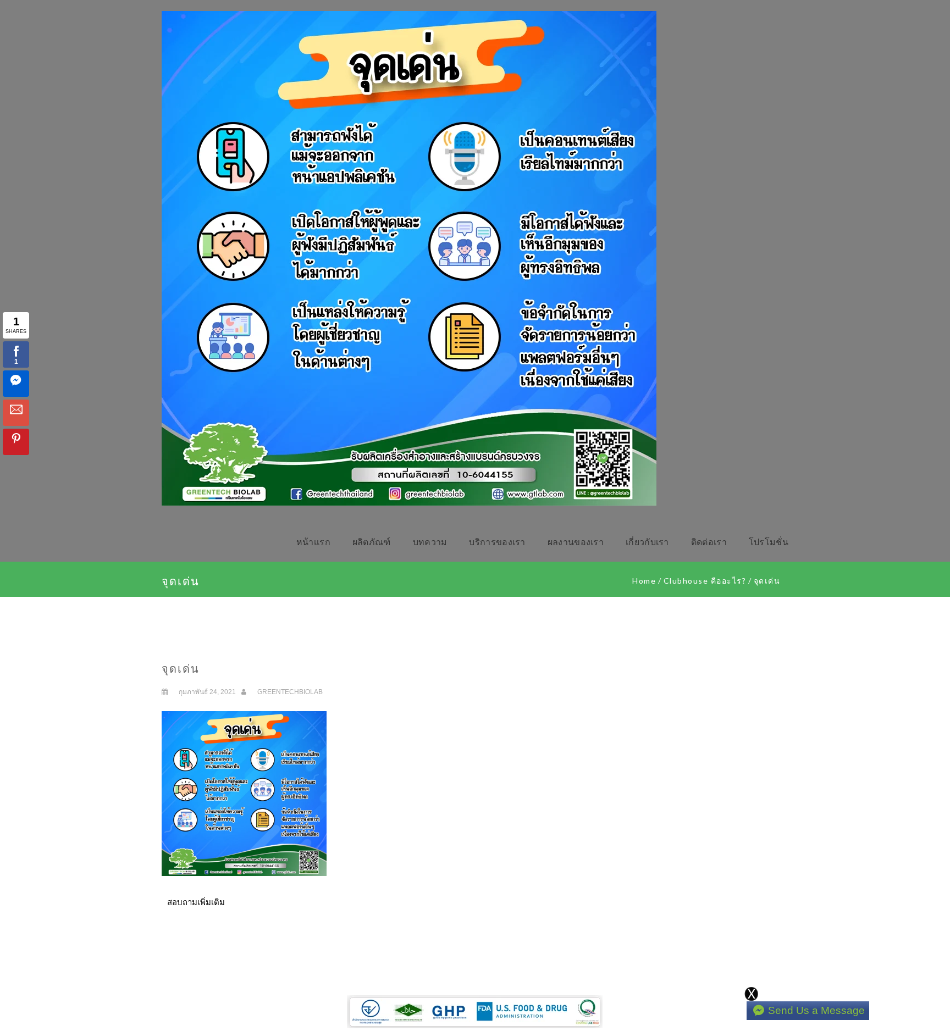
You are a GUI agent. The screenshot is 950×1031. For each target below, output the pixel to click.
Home (644, 580)
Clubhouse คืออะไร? (705, 580)
